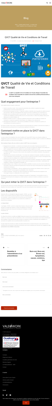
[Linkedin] (48, 235)
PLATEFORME (12, 235)
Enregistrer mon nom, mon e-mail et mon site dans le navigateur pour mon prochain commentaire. (24, 290)
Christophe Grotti (38, 40)
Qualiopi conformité (7, 348)
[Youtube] (10, 395)
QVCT (16, 235)
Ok (26, 402)
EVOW (19, 216)
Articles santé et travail (24, 24)
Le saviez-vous (34, 24)
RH (19, 235)
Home (16, 24)
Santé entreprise (27, 40)
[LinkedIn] (3, 395)
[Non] (50, 401)
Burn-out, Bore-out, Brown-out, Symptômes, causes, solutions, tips (37, 254)
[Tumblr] (50, 235)
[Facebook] (44, 235)
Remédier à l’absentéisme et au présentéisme (14, 252)
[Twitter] (46, 235)
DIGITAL (3, 235)
